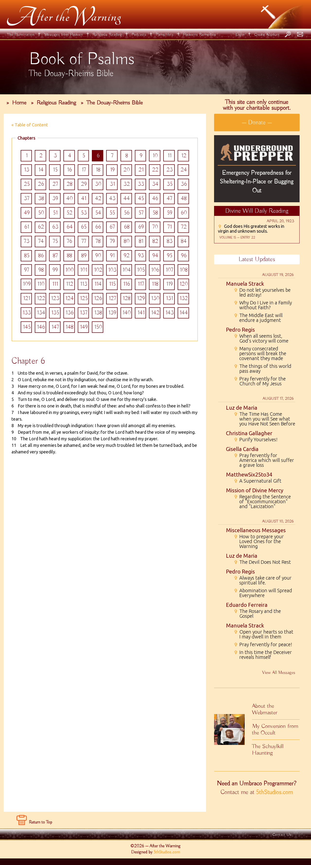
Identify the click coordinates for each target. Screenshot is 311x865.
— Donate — (257, 122)
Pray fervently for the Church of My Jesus (260, 381)
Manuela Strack (245, 284)
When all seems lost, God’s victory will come (261, 338)
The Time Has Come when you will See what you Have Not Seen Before (264, 419)
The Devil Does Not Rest (262, 562)
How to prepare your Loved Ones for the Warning (259, 541)
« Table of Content (29, 124)
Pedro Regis (240, 330)
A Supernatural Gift (257, 480)
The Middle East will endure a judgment (258, 318)
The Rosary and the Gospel (257, 613)
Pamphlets (164, 34)
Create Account (267, 34)
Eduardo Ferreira (247, 605)
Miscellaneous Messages (256, 530)
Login (240, 34)
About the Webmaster (264, 709)
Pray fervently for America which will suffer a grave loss (264, 460)
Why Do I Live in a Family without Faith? (263, 305)
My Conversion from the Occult (275, 729)
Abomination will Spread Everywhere (263, 593)
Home (19, 102)
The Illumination (20, 34)
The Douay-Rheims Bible (114, 102)
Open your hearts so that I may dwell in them (263, 634)
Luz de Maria (241, 408)
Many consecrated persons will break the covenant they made (260, 353)
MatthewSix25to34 (249, 474)
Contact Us (281, 834)
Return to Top (40, 822)
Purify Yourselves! (255, 439)
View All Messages (278, 673)
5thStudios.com (274, 792)
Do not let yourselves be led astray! (262, 292)
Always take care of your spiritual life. (263, 580)
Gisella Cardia (242, 449)
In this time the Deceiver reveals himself (263, 655)
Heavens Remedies (199, 34)
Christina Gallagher (249, 433)
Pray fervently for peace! (263, 644)
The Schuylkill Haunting (268, 750)
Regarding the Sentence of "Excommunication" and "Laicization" (262, 501)
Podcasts (138, 34)
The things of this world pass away (262, 368)
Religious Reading (107, 34)
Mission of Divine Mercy (254, 490)
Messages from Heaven (63, 34)
